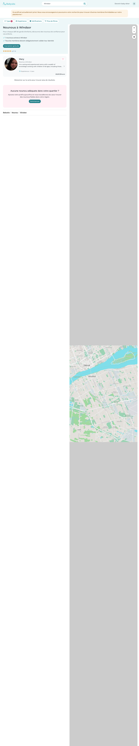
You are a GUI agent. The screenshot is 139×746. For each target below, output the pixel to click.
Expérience (22, 21)
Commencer (35, 101)
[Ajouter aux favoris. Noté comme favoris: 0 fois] (63, 59)
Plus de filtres (51, 21)
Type (9, 21)
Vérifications (36, 21)
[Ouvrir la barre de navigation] (134, 3)
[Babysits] (9, 4)
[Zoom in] (134, 28)
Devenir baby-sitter (122, 4)
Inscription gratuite (11, 46)
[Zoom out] (134, 31)
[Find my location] (134, 37)
